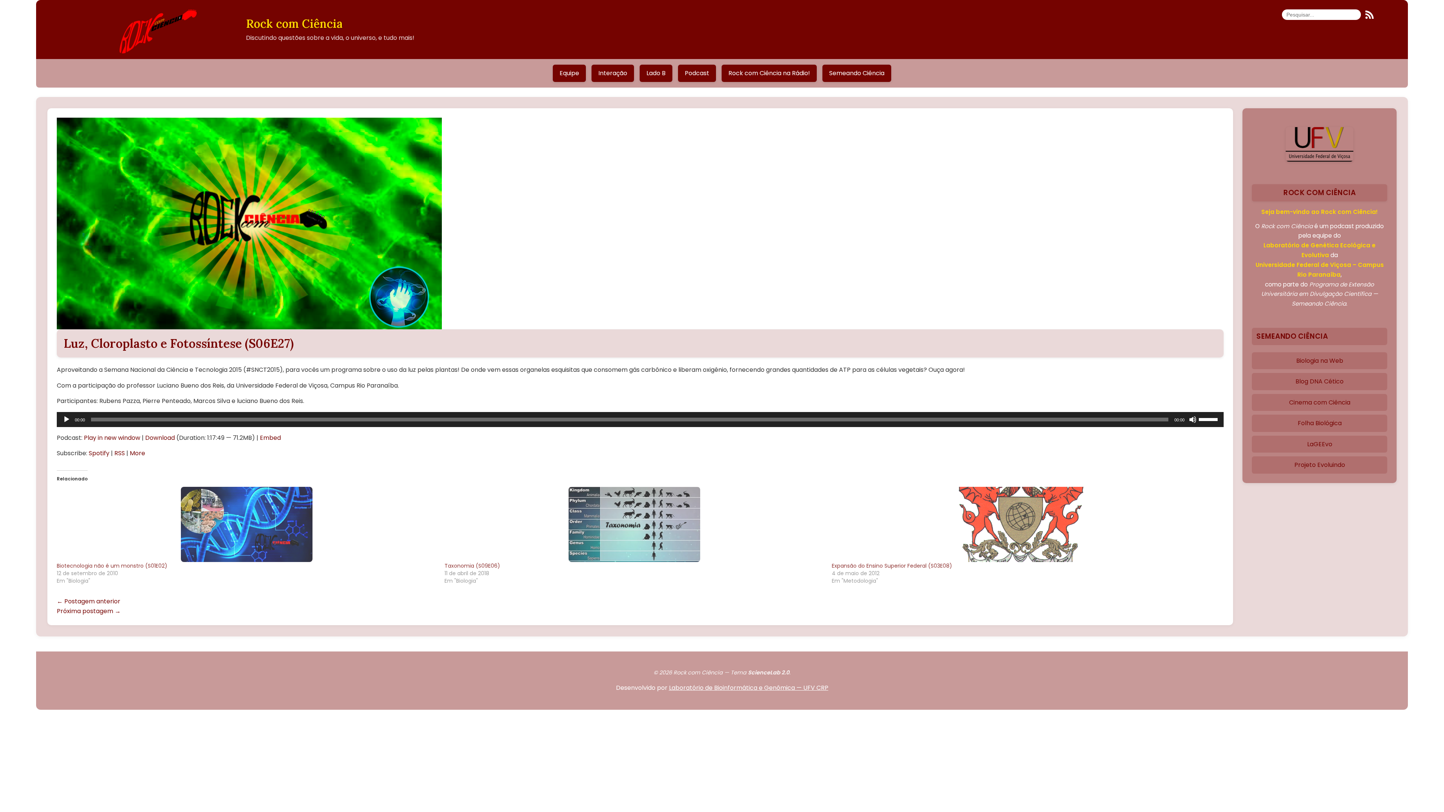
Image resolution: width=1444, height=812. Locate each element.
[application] (640, 419)
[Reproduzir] (66, 419)
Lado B (656, 73)
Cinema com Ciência (1319, 402)
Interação (612, 73)
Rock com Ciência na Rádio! (769, 73)
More (137, 453)
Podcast (697, 73)
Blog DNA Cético (1319, 381)
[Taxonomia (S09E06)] (634, 524)
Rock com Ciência (294, 23)
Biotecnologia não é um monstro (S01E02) (112, 566)
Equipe (569, 73)
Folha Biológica (1320, 423)
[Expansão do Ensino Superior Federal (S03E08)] (1022, 524)
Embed (270, 437)
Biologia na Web (1319, 360)
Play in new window (112, 437)
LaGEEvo (1319, 444)
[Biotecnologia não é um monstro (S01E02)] (247, 524)
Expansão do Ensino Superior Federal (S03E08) (892, 566)
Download (160, 437)
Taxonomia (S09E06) (472, 566)
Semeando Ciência (856, 73)
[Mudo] (1193, 419)
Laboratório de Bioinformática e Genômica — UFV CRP (748, 687)
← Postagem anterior (88, 601)
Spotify (99, 453)
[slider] (1209, 419)
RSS (119, 453)
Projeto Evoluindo (1319, 465)
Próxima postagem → (89, 611)
